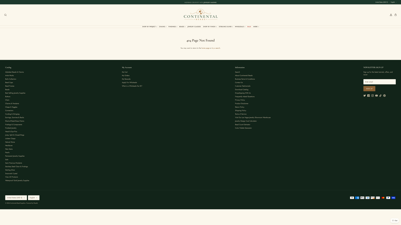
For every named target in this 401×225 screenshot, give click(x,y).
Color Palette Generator (243, 128)
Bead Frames (9, 86)
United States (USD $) (381, 2)
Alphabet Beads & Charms (14, 72)
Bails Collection (10, 79)
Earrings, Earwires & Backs (14, 117)
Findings (172, 27)
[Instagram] (372, 95)
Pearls (7, 152)
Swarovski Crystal (11, 173)
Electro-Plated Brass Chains (14, 121)
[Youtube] (376, 95)
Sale (249, 27)
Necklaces (8, 145)
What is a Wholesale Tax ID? (132, 86)
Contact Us (239, 82)
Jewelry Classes (194, 27)
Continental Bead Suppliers (17, 203)
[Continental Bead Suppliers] (200, 14)
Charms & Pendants (12, 103)
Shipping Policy (240, 110)
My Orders (125, 75)
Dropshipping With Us (243, 93)
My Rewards (126, 79)
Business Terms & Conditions (245, 79)
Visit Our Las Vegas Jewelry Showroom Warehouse (253, 117)
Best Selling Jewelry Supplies (15, 93)
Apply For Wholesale (129, 82)
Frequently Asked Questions (244, 96)
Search (237, 72)
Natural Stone (10, 142)
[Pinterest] (384, 95)
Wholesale (239, 27)
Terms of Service (240, 114)
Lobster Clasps (10, 138)
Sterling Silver (225, 27)
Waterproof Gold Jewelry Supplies (17, 180)
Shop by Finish (209, 27)
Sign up (369, 89)
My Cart (125, 72)
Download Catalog (241, 89)
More (255, 27)
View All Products (11, 177)
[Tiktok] (380, 95)
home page (205, 48)
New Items (9, 149)
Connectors (9, 110)
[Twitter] (364, 95)
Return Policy (239, 107)
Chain (7, 100)
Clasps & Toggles (11, 107)
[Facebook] (368, 95)
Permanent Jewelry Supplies (14, 156)
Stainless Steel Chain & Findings (16, 166)
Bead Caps (9, 82)
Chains (162, 27)
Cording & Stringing (12, 114)
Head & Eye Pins (11, 131)
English (393, 2)
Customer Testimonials (242, 86)
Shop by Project (149, 27)
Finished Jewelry (10, 128)
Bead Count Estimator (242, 124)
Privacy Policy (240, 100)
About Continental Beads (244, 75)
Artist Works (9, 75)
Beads (181, 27)
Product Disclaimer (241, 103)
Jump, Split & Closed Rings (14, 135)
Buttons (7, 96)
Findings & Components (13, 124)
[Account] (390, 15)
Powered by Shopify (32, 203)
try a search (216, 48)
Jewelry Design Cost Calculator (246, 121)
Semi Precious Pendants (13, 163)
